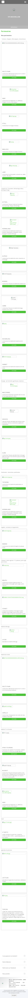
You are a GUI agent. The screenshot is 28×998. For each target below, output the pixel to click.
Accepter (14, 995)
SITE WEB (14, 77)
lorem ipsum (14, 753)
